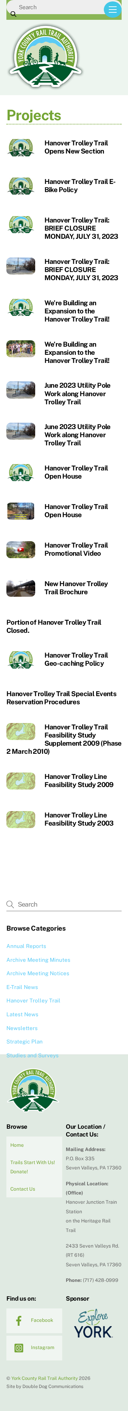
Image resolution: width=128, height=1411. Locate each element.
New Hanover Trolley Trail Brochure (76, 588)
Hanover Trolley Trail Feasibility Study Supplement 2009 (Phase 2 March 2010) (64, 739)
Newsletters (22, 1028)
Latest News (22, 1014)
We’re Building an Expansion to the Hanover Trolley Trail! (77, 311)
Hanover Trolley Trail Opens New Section (76, 147)
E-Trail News (22, 987)
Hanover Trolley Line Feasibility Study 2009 (79, 780)
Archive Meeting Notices (37, 973)
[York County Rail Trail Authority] (45, 88)
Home (17, 1145)
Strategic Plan (24, 1042)
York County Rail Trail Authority (44, 1378)
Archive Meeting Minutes (38, 960)
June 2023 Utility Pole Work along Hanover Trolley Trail (77, 393)
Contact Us (22, 1189)
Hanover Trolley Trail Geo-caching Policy (76, 659)
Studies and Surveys (32, 1055)
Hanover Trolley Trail (33, 1000)
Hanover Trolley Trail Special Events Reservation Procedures (61, 698)
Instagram (42, 1347)
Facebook (41, 1320)
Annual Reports (26, 946)
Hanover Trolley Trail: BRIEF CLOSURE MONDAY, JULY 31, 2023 (81, 228)
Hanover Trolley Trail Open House (76, 472)
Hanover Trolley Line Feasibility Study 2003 (79, 819)
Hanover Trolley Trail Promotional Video (76, 549)
